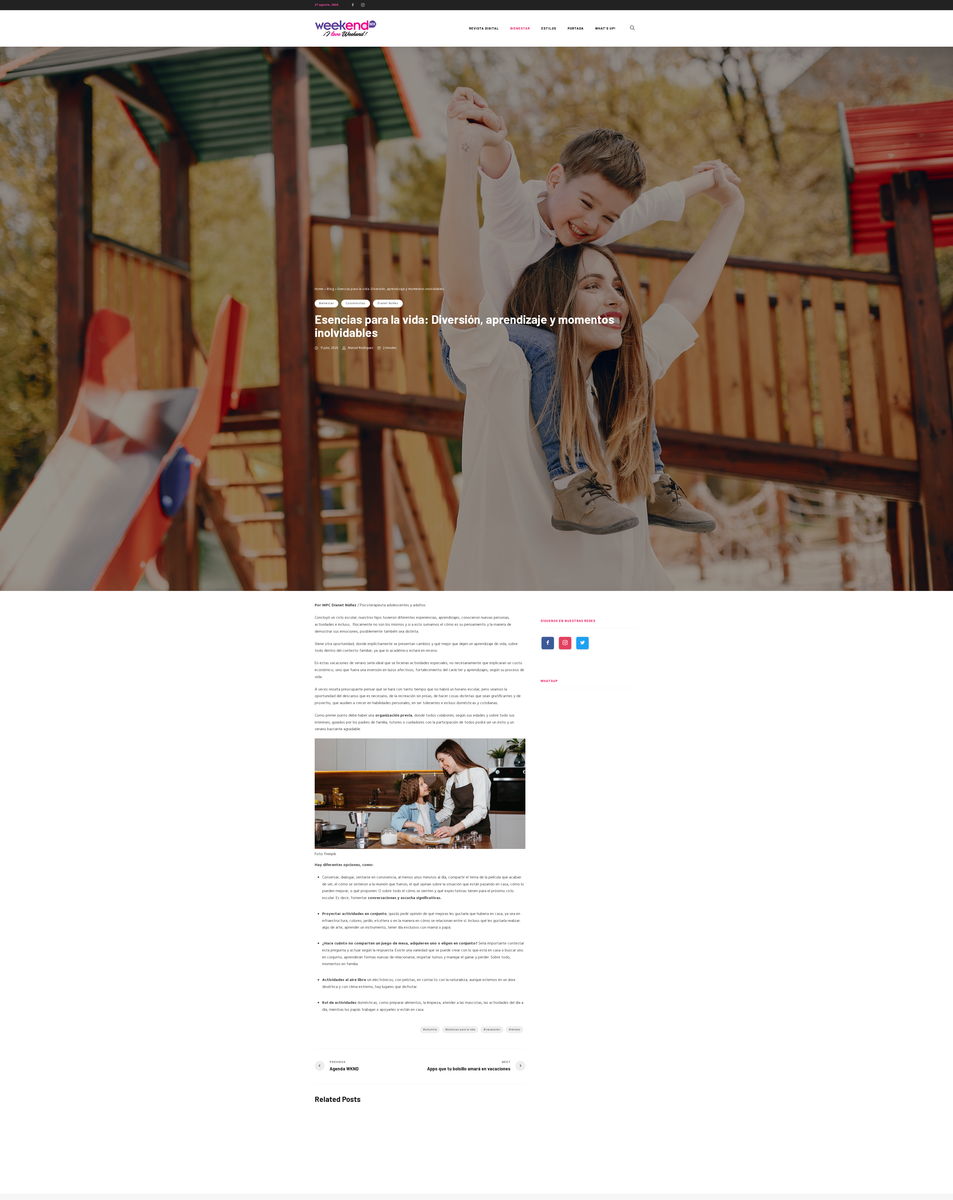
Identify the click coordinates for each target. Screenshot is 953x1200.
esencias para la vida (461, 1029)
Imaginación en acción (335, 1167)
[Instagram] (363, 5)
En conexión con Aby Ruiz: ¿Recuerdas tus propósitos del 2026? (416, 1172)
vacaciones (493, 1029)
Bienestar (326, 303)
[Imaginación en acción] (347, 1136)
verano (515, 1029)
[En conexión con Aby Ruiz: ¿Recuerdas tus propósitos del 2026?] (420, 1136)
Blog (330, 289)
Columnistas (356, 303)
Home (319, 289)
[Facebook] (352, 5)
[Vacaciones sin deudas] (493, 1136)
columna (431, 1029)
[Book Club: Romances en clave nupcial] (590, 715)
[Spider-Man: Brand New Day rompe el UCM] (590, 807)
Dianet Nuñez (387, 303)
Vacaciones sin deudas (482, 1168)
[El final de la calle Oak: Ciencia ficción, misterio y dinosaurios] (590, 761)
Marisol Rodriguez (360, 348)
